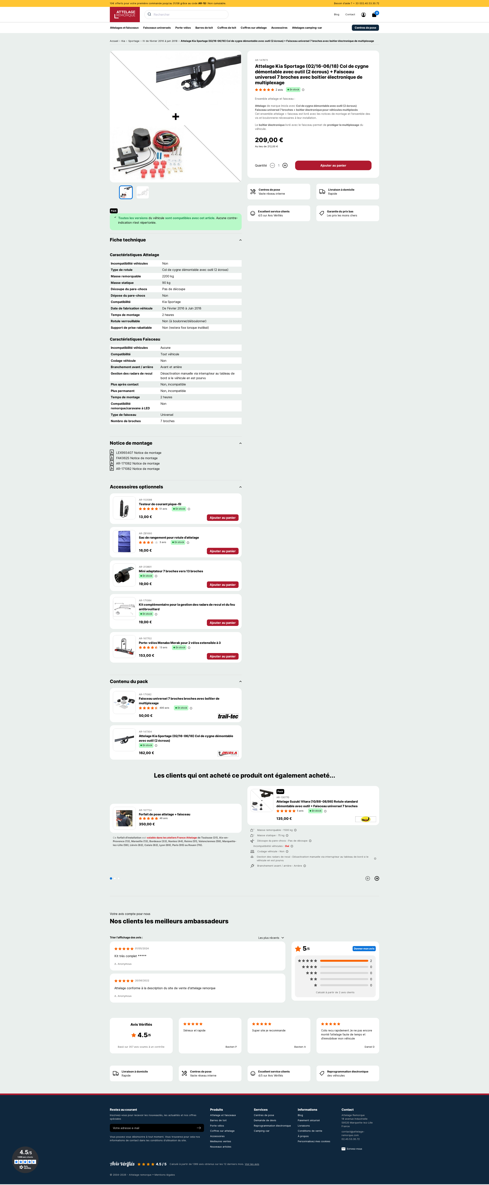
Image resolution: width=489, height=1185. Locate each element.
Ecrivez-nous (354, 1148)
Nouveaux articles (220, 1146)
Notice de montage (131, 443)
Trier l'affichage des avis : (126, 937)
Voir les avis (252, 1164)
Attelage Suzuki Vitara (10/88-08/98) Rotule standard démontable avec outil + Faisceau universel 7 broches (317, 804)
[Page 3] (118, 878)
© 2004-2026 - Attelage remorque (131, 1174)
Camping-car (262, 1130)
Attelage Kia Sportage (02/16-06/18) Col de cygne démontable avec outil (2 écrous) (186, 738)
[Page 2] (115, 878)
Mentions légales (165, 1174)
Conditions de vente (310, 1130)
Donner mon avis (364, 948)
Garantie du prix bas (340, 211)
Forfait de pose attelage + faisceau (164, 814)
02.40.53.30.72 (351, 1138)
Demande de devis (265, 1120)
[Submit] (149, 14)
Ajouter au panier (333, 165)
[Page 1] (111, 878)
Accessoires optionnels (136, 487)
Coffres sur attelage (222, 1130)
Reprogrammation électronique (347, 1071)
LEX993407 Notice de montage (138, 453)
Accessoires (217, 1136)
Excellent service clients (274, 211)
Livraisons (304, 1125)
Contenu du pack (129, 681)
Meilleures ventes (220, 1141)
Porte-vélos (217, 1125)
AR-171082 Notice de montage (138, 463)
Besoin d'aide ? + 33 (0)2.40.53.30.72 (356, 3)
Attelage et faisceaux (223, 1115)
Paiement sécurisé (309, 1120)
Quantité (261, 165)
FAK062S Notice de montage (137, 458)
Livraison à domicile (341, 189)
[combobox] (237, 14)
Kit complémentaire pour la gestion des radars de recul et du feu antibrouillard (187, 607)
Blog (336, 14)
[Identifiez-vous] (363, 15)
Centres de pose (269, 189)
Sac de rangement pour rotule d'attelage (169, 537)
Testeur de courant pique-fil (160, 504)
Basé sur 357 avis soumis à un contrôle (141, 1046)
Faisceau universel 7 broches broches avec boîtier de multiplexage (179, 701)
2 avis (279, 89)
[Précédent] (367, 878)
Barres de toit (218, 1120)
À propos (303, 1136)
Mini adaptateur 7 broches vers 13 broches (171, 571)
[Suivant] (377, 878)
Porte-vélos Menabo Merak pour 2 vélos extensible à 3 (180, 643)
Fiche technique (128, 240)
